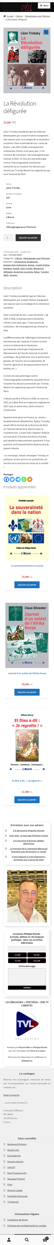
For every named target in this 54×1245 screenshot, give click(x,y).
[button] (46, 32)
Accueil (10, 16)
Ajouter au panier (28, 237)
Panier (41, 1237)
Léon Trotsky (26, 268)
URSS (5, 275)
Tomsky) (45, 272)
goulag (31, 265)
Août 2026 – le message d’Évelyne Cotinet (28, 835)
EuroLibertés (14, 1155)
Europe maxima (15, 1161)
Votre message (27, 966)
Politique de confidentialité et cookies (26, 1225)
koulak (16, 268)
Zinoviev (13, 275)
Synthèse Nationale (17, 1196)
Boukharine (32, 261)
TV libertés (13, 1201)
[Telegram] (18, 479)
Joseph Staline (42, 265)
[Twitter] (12, 479)
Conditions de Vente (17, 1219)
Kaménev (7, 268)
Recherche (27, 1240)
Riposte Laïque (14, 1190)
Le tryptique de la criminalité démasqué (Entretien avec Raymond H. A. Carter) (28, 850)
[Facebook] (6, 479)
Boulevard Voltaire (16, 1144)
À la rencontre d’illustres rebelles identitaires (28, 842)
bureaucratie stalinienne (15, 265)
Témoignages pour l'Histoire (37, 16)
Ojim (9, 1184)
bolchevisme (20, 261)
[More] (29, 479)
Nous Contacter (11, 1095)
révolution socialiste (23, 272)
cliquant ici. (27, 1060)
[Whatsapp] (24, 479)
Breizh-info (13, 1149)
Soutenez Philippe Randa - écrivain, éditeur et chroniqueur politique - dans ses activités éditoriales (27, 938)
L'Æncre (19, 16)
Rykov (37, 272)
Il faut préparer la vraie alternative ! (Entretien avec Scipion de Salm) (28, 858)
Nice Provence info (17, 1172)
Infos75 (11, 1167)
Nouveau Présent (16, 1178)
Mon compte (9, 1240)
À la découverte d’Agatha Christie (28, 830)
